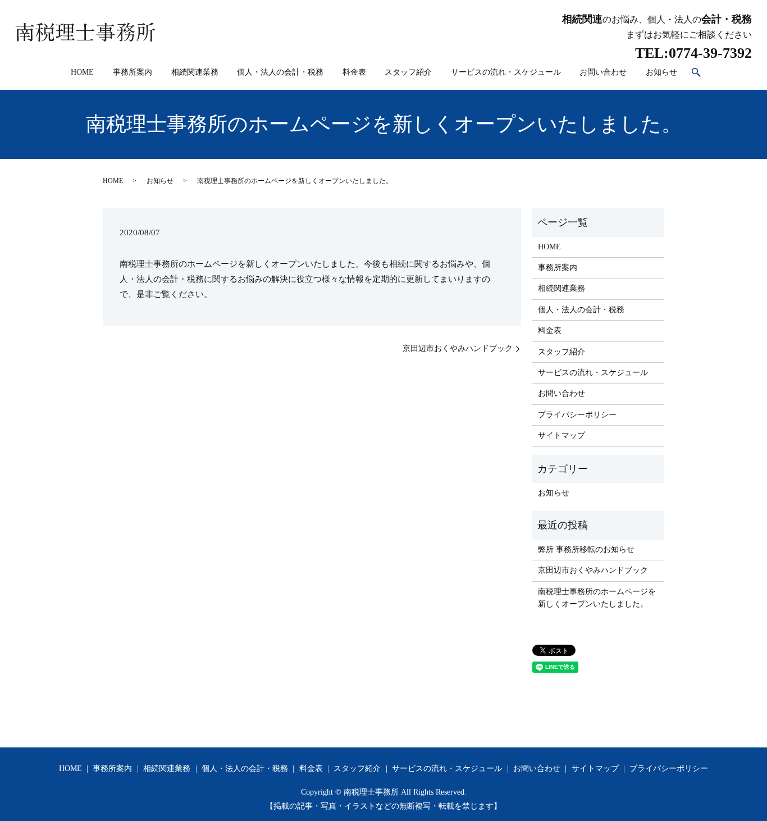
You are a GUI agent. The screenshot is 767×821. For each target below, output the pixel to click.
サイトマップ (561, 435)
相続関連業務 (194, 72)
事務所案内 (132, 72)
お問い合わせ (603, 72)
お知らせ (661, 72)
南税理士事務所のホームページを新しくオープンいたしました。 (597, 597)
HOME (82, 72)
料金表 (354, 72)
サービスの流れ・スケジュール (506, 72)
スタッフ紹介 (408, 72)
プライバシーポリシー (577, 414)
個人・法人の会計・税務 (280, 72)
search (696, 73)
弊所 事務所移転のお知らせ (586, 549)
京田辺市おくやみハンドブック (458, 348)
